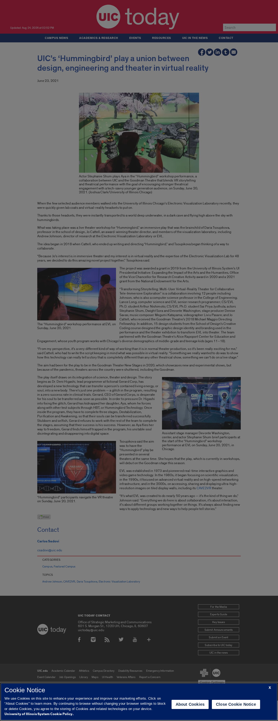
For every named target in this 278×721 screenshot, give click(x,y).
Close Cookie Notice (236, 704)
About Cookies (190, 704)
